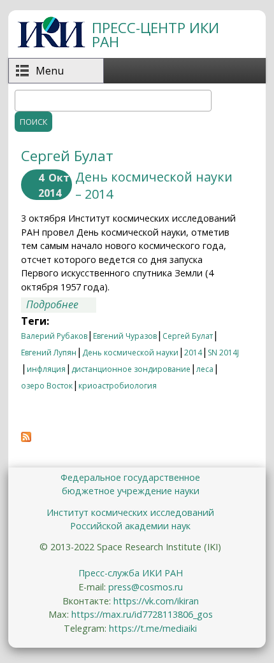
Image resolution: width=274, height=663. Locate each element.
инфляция (46, 369)
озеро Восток (47, 385)
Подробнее (61, 304)
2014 (193, 352)
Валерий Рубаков (54, 336)
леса (204, 369)
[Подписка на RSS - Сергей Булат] (26, 438)
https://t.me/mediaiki (153, 628)
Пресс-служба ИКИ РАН (130, 573)
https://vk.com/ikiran (156, 601)
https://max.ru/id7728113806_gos (142, 614)
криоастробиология (117, 385)
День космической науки (130, 352)
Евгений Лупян (48, 352)
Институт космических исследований (130, 512)
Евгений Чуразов (125, 336)
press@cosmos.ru (145, 587)
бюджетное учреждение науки (130, 491)
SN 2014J (223, 352)
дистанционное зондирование (131, 369)
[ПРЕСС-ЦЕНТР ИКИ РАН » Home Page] (51, 44)
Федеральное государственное (130, 477)
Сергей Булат (187, 336)
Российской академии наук (130, 526)
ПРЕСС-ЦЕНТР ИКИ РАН (155, 35)
